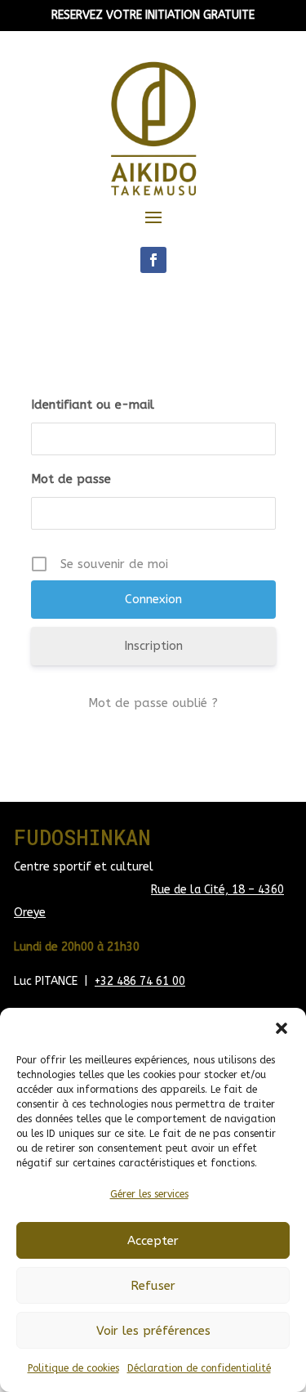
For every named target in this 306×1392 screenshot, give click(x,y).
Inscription (153, 645)
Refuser (153, 1285)
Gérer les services (149, 1194)
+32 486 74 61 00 (140, 981)
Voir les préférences (153, 1330)
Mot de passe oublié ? (153, 703)
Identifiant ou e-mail (92, 404)
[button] (281, 1028)
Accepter (153, 1240)
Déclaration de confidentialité (199, 1368)
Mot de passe (71, 479)
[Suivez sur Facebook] (153, 260)
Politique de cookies (73, 1368)
